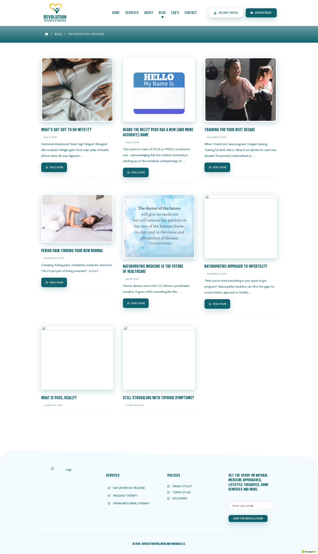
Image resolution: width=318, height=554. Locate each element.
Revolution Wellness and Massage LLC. (164, 544)
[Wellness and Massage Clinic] (55, 13)
